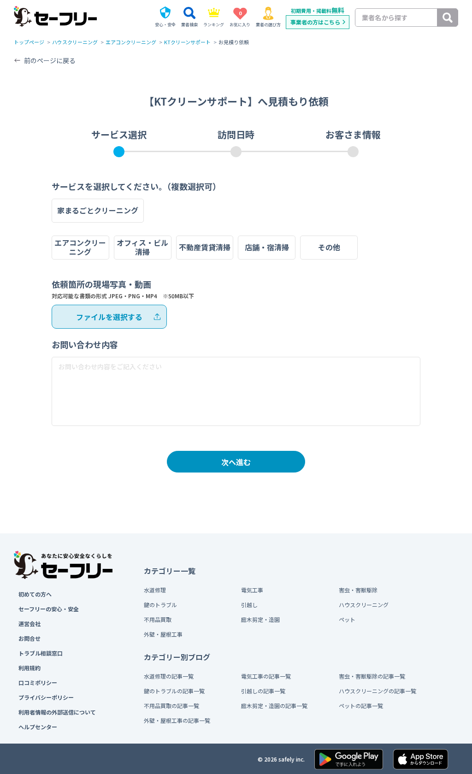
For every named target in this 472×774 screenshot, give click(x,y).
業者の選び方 (268, 25)
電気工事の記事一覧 (266, 676)
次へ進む (236, 461)
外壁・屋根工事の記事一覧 (177, 720)
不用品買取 (157, 619)
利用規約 (29, 668)
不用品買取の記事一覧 (171, 705)
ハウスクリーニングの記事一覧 (377, 691)
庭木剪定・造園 (260, 619)
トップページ (29, 42)
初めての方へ (35, 594)
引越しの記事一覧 (263, 691)
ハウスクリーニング (75, 42)
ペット (347, 619)
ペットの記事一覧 (361, 705)
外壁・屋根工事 (163, 634)
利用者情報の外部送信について (57, 712)
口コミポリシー (37, 682)
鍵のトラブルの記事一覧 (174, 691)
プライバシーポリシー (46, 697)
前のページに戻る (50, 60)
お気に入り (240, 18)
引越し (249, 605)
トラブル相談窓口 (40, 653)
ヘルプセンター (37, 727)
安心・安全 (165, 25)
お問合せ (29, 638)
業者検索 (189, 25)
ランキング (213, 25)
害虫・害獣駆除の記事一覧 (372, 676)
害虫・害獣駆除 (358, 590)
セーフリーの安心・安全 (48, 609)
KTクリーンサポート (187, 42)
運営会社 (29, 623)
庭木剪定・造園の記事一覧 (274, 705)
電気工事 (252, 590)
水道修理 (155, 590)
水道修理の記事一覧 (169, 676)
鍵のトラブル (160, 605)
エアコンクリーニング (131, 42)
